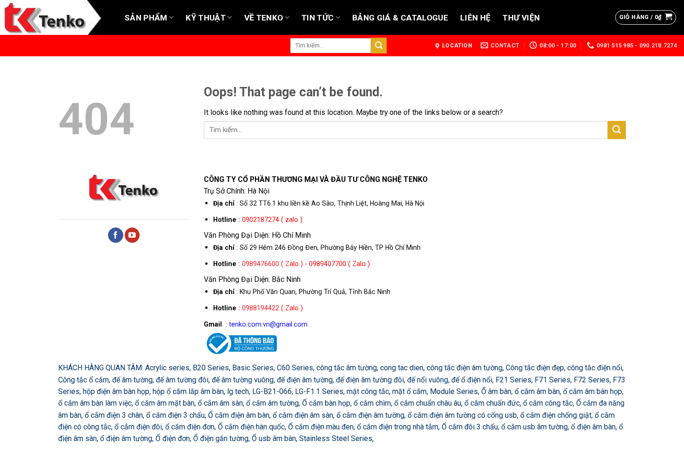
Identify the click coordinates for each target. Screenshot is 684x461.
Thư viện (521, 17)
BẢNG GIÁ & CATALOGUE (400, 17)
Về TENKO (263, 17)
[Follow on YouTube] (132, 235)
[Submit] (379, 45)
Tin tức (318, 17)
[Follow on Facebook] (115, 235)
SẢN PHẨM (146, 17)
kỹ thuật (206, 17)
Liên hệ (475, 17)
